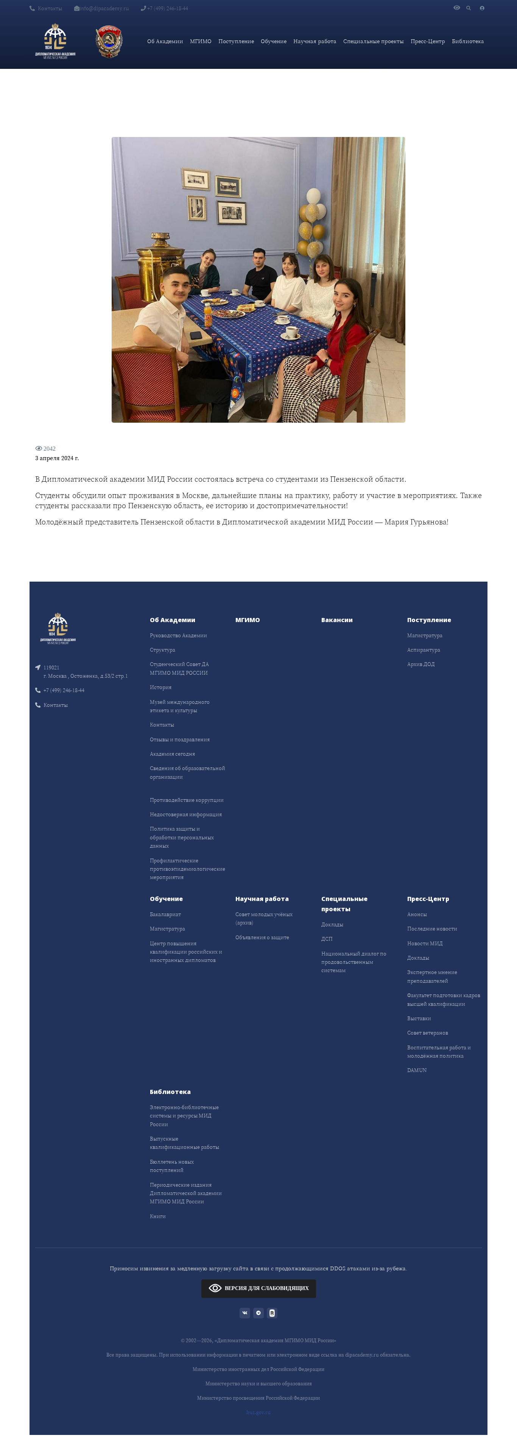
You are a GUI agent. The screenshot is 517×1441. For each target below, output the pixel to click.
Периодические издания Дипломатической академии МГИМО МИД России (186, 1193)
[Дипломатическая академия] (55, 41)
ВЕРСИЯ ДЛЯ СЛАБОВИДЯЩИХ (267, 1288)
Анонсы (417, 914)
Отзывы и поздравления (180, 739)
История (160, 687)
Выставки (419, 1018)
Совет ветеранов (427, 1032)
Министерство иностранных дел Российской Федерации (258, 1369)
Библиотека (468, 41)
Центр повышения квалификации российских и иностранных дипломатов (186, 952)
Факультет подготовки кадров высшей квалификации (443, 999)
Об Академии (165, 41)
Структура (162, 650)
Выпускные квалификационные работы (184, 1143)
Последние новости (432, 928)
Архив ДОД (421, 664)
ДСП (327, 939)
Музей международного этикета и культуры (180, 706)
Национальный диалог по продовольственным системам (353, 962)
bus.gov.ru (258, 1412)
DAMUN (417, 1070)
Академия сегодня (172, 754)
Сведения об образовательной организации (187, 772)
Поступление (236, 41)
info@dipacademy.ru (104, 8)
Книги (158, 1216)
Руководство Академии (178, 635)
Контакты (50, 8)
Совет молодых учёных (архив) (264, 918)
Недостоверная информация (186, 814)
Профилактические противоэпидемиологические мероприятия (187, 869)
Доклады (332, 924)
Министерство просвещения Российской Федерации (258, 1398)
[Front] (58, 627)
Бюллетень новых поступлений (172, 1166)
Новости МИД (425, 943)
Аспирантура (423, 650)
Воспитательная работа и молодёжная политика (439, 1052)
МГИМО (201, 41)
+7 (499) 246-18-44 (167, 8)
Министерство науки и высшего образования (259, 1383)
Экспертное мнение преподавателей (432, 976)
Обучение (274, 41)
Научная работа (314, 41)
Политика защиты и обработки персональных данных (182, 837)
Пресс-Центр (428, 41)
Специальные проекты (373, 41)
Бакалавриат (165, 914)
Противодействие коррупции (187, 800)
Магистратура (424, 635)
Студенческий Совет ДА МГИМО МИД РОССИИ (179, 668)
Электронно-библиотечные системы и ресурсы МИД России (184, 1115)
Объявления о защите (262, 937)
